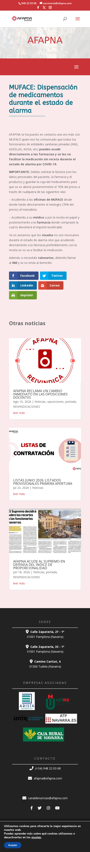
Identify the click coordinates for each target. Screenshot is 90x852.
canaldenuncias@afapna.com (47, 798)
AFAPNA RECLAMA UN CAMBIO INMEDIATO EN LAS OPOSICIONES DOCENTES (40, 394)
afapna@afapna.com (47, 778)
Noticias (40, 402)
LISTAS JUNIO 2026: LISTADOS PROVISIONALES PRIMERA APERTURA (42, 482)
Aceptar (12, 845)
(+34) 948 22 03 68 (47, 768)
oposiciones (55, 402)
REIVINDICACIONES (26, 407)
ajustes (36, 837)
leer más (19, 413)
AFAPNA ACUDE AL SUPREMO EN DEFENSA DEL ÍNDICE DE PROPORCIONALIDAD (39, 564)
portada (70, 402)
